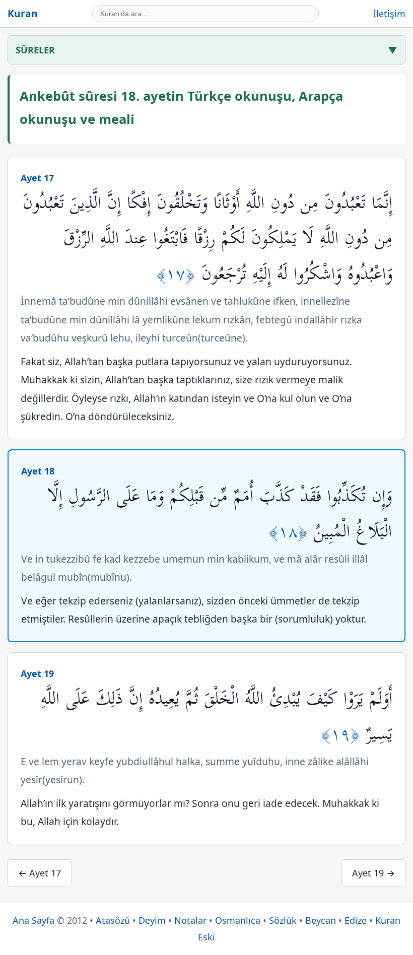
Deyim (152, 920)
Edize (356, 920)
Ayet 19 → (373, 873)
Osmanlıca (237, 920)
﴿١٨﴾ (291, 531)
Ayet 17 (37, 178)
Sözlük (283, 920)
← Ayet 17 (39, 873)
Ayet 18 (37, 471)
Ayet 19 (37, 673)
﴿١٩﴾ (343, 734)
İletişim (389, 14)
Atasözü (113, 920)
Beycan (320, 920)
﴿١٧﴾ (178, 274)
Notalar (190, 920)
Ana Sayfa (33, 920)
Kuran (23, 13)
